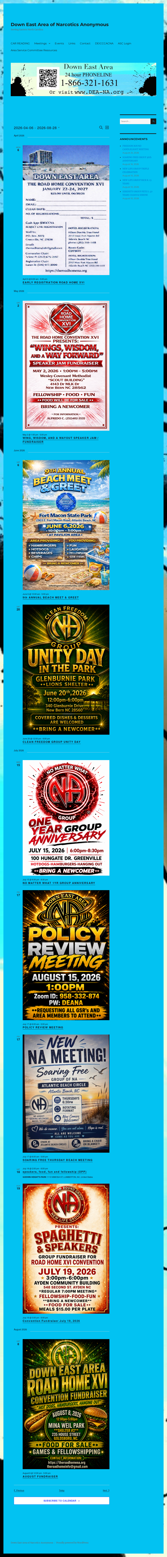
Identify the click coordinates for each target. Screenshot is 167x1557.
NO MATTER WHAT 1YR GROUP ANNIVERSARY (59, 883)
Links (71, 43)
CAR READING (20, 43)
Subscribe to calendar (60, 1500)
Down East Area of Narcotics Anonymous (60, 24)
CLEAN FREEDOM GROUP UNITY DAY (52, 742)
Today (61, 1490)
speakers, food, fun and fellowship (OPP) (55, 1172)
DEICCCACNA (104, 43)
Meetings (40, 43)
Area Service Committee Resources (34, 50)
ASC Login (124, 43)
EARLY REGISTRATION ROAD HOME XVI (53, 282)
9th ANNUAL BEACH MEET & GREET (51, 597)
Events (59, 43)
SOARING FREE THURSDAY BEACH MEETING (58, 1160)
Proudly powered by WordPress (72, 1542)
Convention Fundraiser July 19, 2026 (51, 1321)
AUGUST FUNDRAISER (40, 1476)
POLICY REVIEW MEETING (43, 1027)
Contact (85, 43)
